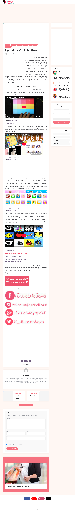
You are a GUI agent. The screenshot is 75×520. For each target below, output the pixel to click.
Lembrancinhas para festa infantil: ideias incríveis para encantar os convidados (64, 90)
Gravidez (44, 1)
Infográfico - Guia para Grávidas (18, 397)
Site (7, 436)
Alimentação (50, 1)
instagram (57, 140)
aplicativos (26, 364)
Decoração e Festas (59, 1)
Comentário (8, 418)
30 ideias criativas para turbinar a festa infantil (64, 73)
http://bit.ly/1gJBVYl (11, 159)
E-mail (28, 431)
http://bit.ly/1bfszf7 (13, 249)
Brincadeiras (20, 44)
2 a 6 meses (8, 44)
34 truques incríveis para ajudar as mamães (16, 259)
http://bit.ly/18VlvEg (13, 120)
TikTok (56, 143)
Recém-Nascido (8, 46)
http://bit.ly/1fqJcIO (11, 210)
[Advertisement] (37, 13)
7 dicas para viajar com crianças (13, 258)
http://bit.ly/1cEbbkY (14, 208)
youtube (56, 137)
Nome (7, 431)
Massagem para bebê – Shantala (13, 261)
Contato (67, 1)
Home (33, 1)
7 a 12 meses (13, 44)
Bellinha (10, 53)
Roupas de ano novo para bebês (33, 396)
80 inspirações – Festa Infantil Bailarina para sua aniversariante (64, 84)
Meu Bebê (37, 1)
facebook (57, 133)
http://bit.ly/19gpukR (14, 157)
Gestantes (25, 44)
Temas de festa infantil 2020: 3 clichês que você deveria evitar (64, 78)
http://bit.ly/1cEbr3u (11, 250)
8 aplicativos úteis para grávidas (13, 256)
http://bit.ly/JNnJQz (11, 123)
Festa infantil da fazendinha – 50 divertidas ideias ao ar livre (64, 96)
